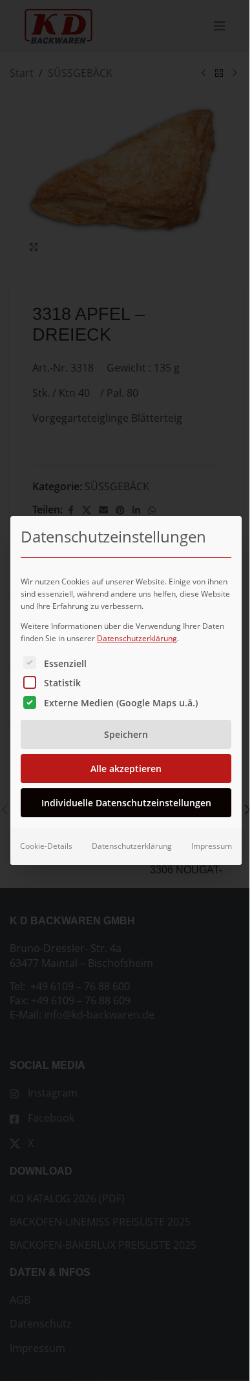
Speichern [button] (126, 734)
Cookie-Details (46, 845)
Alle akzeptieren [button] (126, 768)
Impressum (211, 845)
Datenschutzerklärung (137, 638)
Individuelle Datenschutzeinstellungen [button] (126, 803)
